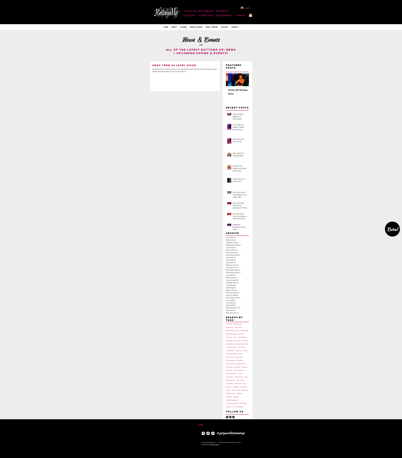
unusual (228, 407)
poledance (238, 383)
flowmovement (231, 373)
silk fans (228, 387)
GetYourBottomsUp (232, 330)
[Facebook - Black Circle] (227, 417)
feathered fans (240, 364)
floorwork (229, 370)
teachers (236, 397)
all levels (241, 334)
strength (235, 387)
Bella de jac (238, 324)
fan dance (239, 360)
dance (245, 350)
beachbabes (242, 337)
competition (230, 350)
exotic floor (229, 357)
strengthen (243, 387)
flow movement (238, 370)
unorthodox (243, 403)
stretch (228, 390)
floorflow (245, 367)
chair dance (241, 347)
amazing (229, 337)
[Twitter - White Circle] (208, 433)
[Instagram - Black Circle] (233, 417)
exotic (240, 354)
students (239, 393)
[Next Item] (246, 79)
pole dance (240, 380)
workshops (239, 407)
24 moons (229, 324)
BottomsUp (230, 327)
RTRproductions (231, 334)
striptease (244, 390)
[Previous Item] (229, 79)
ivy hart (239, 373)
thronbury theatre (232, 403)
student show (230, 393)
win (234, 407)
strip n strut (236, 390)
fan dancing (230, 364)
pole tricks (229, 383)
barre (235, 337)
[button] (250, 15)
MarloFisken (244, 330)
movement (229, 377)
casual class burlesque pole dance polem (237, 344)
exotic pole (238, 357)
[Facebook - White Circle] (203, 433)
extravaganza (230, 360)
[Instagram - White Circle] (213, 433)
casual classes (231, 347)
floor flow (237, 367)
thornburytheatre (232, 400)
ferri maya (229, 367)
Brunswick (238, 327)
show (244, 383)
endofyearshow (231, 354)
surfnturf (229, 397)
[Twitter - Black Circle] (230, 417)
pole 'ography (230, 380)
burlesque (237, 340)
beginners (229, 340)
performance (238, 377)
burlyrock (245, 340)
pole (246, 377)
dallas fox (238, 350)
